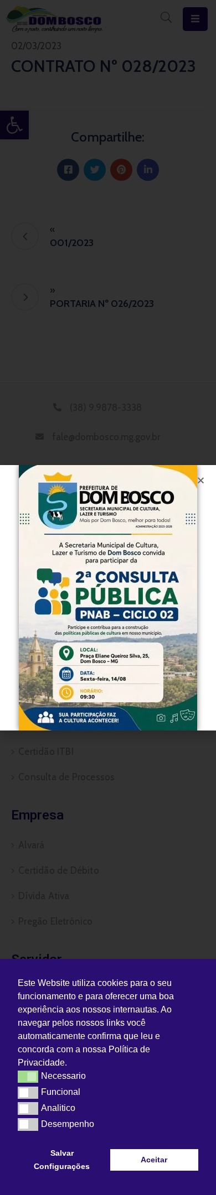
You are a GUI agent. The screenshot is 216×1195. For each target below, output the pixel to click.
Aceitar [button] (154, 1159)
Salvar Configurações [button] (62, 1160)
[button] (71, 1064)
